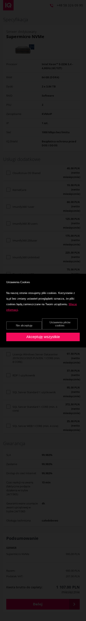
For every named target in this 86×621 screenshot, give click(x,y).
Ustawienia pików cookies (59, 324)
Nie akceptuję (24, 325)
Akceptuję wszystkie (43, 337)
